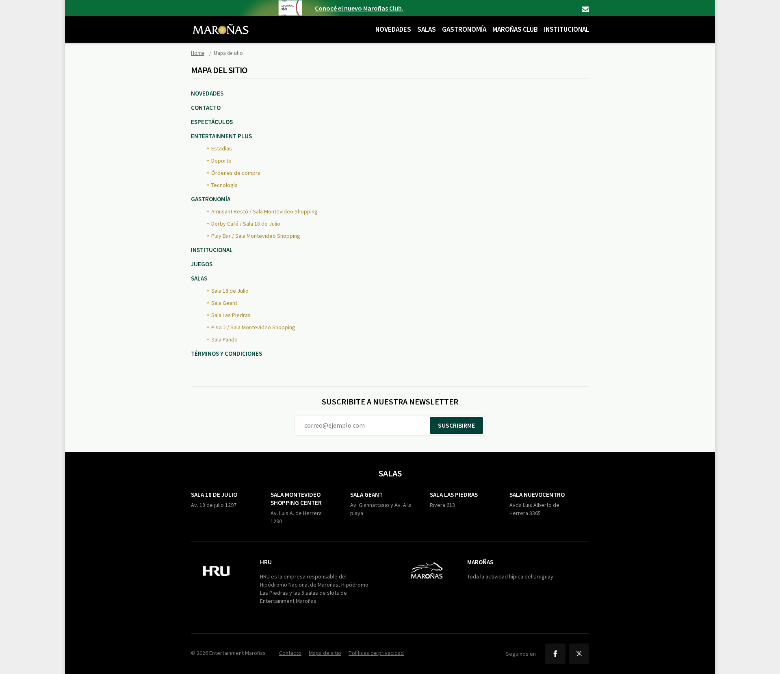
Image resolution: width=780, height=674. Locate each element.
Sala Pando (224, 339)
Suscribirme (456, 425)
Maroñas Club (515, 29)
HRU (266, 562)
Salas (426, 29)
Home (197, 53)
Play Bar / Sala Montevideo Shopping (255, 235)
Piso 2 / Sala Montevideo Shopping (253, 327)
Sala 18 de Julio (230, 290)
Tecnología (224, 185)
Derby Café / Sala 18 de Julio (245, 223)
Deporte (221, 160)
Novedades (393, 29)
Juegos (201, 264)
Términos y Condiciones (226, 353)
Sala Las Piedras (231, 315)
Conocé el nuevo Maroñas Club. (359, 8)
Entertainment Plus (221, 136)
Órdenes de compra (235, 172)
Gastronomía (464, 29)
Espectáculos (212, 122)
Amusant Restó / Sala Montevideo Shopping (264, 211)
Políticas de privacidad (376, 653)
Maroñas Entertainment (220, 23)
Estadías (221, 148)
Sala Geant (224, 303)
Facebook (555, 654)
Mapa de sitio (325, 653)
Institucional (566, 29)
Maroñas (480, 562)
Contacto (585, 9)
